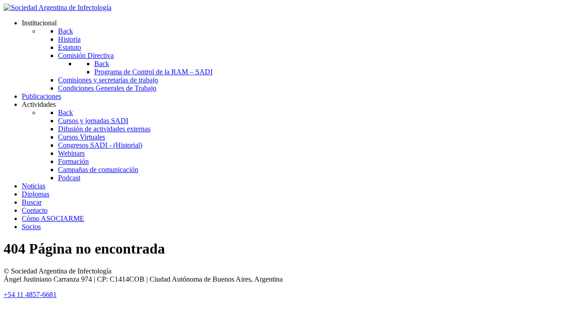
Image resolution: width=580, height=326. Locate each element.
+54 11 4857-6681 (30, 294)
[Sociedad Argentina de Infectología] (57, 7)
